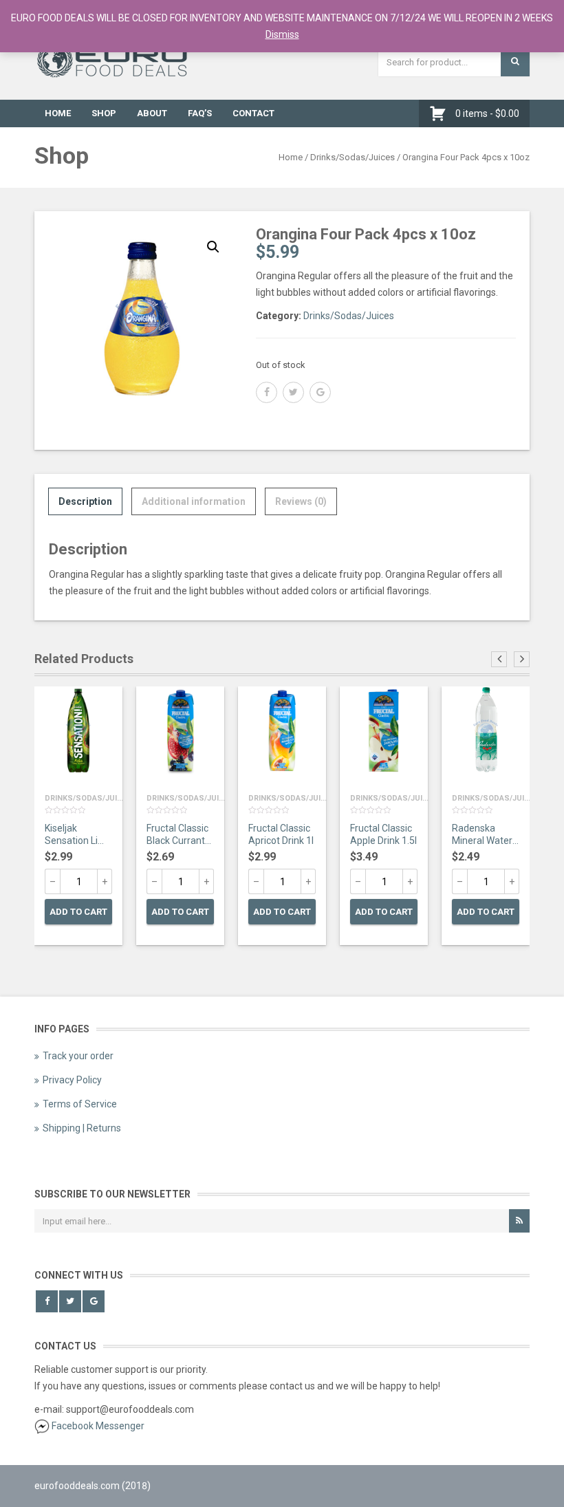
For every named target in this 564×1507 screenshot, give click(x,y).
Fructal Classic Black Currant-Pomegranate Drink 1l (177, 836)
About (152, 113)
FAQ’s (200, 113)
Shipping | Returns (82, 1128)
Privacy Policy (72, 1079)
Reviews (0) (301, 501)
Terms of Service (80, 1103)
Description (85, 501)
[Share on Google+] (320, 392)
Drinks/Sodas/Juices (352, 157)
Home (58, 113)
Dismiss (282, 34)
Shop (103, 113)
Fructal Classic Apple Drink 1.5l (383, 834)
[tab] (85, 501)
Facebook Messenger (98, 1425)
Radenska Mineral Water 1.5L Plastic (482, 836)
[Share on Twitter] (293, 392)
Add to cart (78, 912)
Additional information (194, 501)
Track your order (78, 1055)
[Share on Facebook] (266, 392)
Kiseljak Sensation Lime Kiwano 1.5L (78, 836)
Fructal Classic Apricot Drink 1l (281, 834)
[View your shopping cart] (441, 113)
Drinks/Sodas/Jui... (84, 798)
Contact (253, 113)
